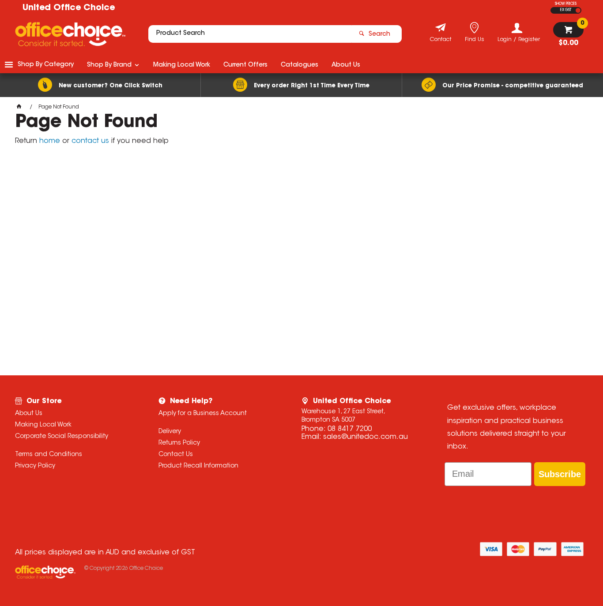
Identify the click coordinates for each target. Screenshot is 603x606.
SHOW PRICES (566, 4)
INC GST (578, 10)
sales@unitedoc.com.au (365, 437)
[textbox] (249, 34)
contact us (90, 141)
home (49, 141)
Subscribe (560, 474)
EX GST (565, 10)
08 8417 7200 (350, 429)
